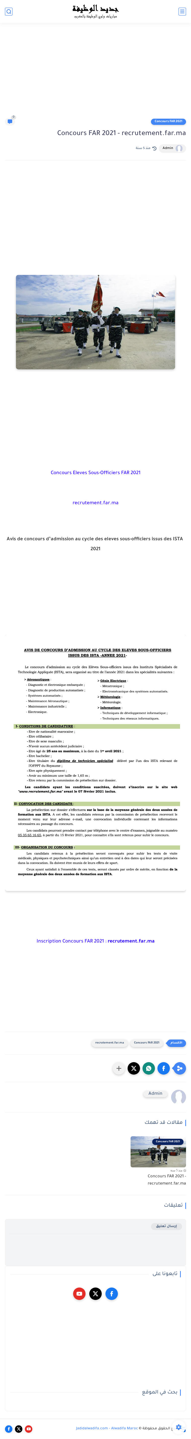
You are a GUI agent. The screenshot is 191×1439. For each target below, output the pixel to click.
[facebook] (111, 1294)
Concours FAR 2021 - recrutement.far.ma (167, 1180)
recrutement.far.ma (109, 1043)
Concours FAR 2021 (168, 121)
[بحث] (8, 11)
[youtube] (79, 1294)
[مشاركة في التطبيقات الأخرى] (119, 1068)
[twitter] (95, 1294)
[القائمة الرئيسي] (182, 11)
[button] (163, 1068)
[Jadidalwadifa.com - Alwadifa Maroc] (95, 11)
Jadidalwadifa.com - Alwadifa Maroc (107, 1429)
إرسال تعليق (166, 1226)
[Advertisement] (95, 72)
